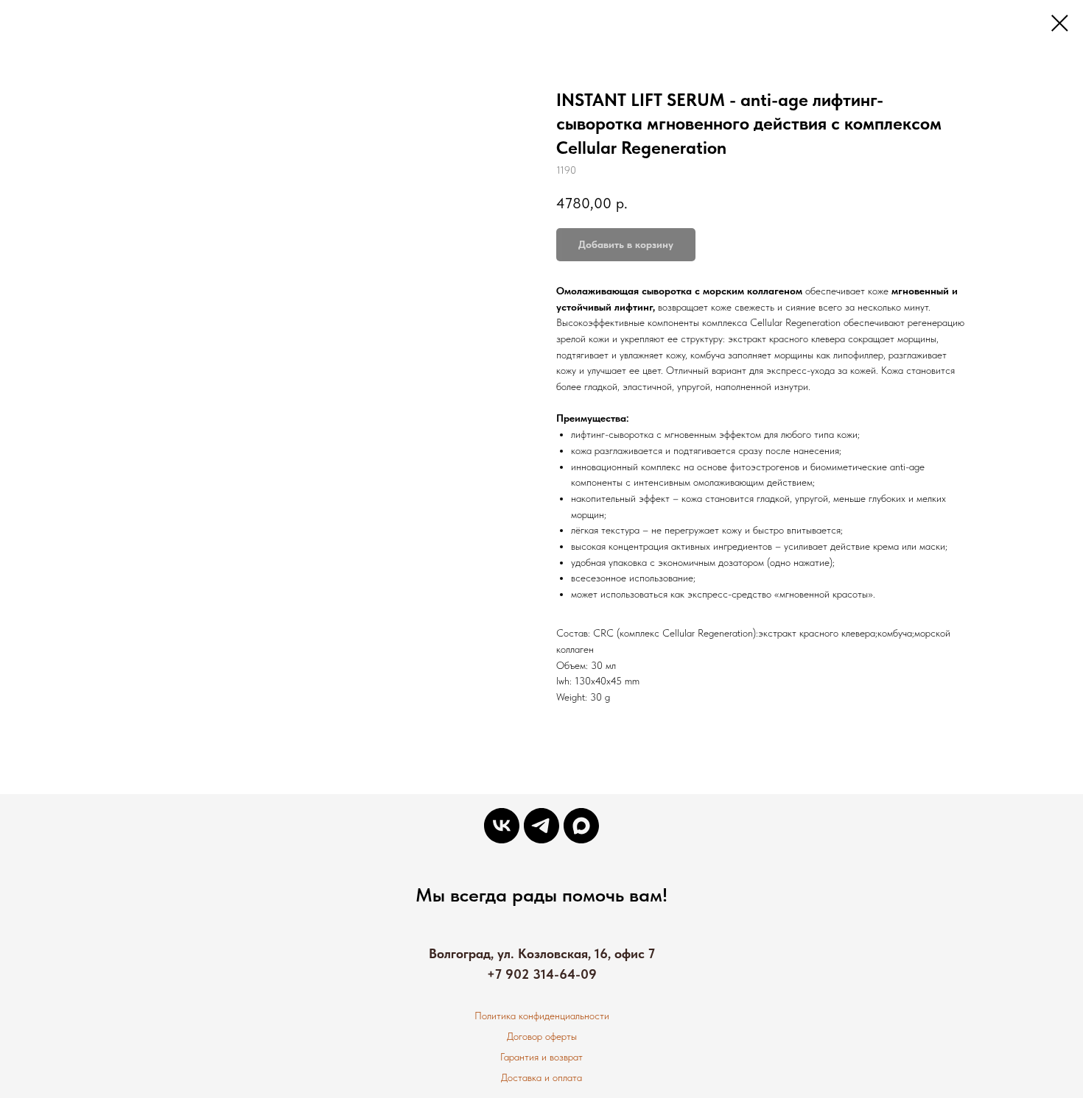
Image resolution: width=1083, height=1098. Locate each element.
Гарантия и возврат (541, 1057)
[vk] (501, 825)
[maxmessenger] (581, 825)
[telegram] (541, 825)
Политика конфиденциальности (541, 1015)
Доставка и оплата (541, 1077)
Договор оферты (542, 1036)
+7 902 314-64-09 (542, 974)
